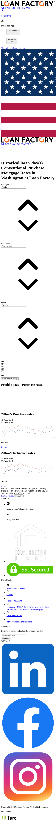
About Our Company (16, 588)
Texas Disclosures (14, 615)
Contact (10, 594)
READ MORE (7, 496)
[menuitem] (13, 32)
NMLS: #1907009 (14, 601)
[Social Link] (28, 695)
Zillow (4, 447)
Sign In (4, 48)
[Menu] (2, 147)
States (3, 302)
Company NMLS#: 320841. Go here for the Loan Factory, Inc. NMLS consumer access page (28, 608)
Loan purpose (7, 184)
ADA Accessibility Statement (19, 622)
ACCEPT (18, 496)
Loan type (5, 243)
